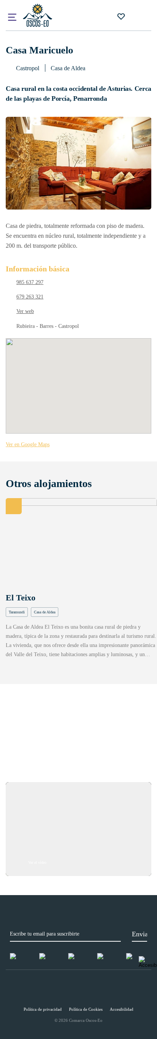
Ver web (25, 311)
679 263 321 (29, 297)
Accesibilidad (121, 1009)
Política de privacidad (43, 1009)
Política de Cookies (86, 1009)
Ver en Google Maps (28, 444)
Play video (78, 829)
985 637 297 (29, 282)
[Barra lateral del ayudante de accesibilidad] (148, 962)
